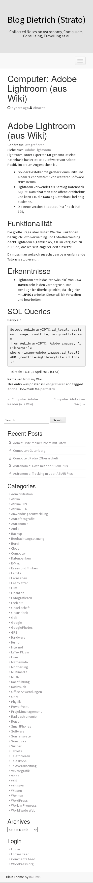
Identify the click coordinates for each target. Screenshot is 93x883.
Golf (14, 617)
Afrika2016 (19, 509)
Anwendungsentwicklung (29, 514)
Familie (16, 573)
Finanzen (17, 593)
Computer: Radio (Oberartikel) (35, 458)
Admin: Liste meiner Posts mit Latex (39, 443)
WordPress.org (22, 864)
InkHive (34, 877)
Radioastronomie (24, 716)
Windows (18, 785)
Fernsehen (19, 578)
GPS (14, 632)
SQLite (23, 192)
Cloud (15, 548)
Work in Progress (24, 805)
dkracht (39, 108)
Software (18, 731)
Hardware (18, 637)
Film (14, 588)
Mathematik (20, 662)
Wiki (14, 780)
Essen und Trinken (24, 568)
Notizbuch (18, 687)
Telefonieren (20, 756)
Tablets (16, 751)
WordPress (19, 800)
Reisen (16, 721)
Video (15, 776)
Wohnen (17, 795)
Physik (16, 701)
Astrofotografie (23, 519)
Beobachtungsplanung (27, 538)
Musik (15, 677)
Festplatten (20, 583)
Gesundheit (19, 612)
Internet (17, 647)
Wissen (16, 790)
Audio (15, 528)
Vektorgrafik (20, 771)
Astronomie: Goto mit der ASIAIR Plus (40, 466)
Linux (14, 657)
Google (16, 622)
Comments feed (23, 859)
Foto (40, 159)
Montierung (19, 667)
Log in (15, 849)
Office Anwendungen (26, 691)
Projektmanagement (26, 711)
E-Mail (15, 563)
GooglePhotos (22, 627)
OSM (14, 696)
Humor (16, 642)
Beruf (15, 543)
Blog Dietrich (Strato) (46, 19)
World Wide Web (23, 810)
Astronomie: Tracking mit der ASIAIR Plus (43, 473)
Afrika (15, 499)
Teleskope (19, 761)
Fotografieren (34, 145)
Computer (18, 553)
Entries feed (20, 854)
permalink (47, 389)
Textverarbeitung (24, 766)
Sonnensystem (22, 736)
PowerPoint (20, 706)
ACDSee (13, 247)
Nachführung (20, 682)
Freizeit (17, 603)
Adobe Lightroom (38, 150)
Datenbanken (21, 558)
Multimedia (19, 672)
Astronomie (20, 523)
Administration (22, 494)
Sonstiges (18, 741)
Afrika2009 (19, 504)
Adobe (12, 389)
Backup (16, 533)
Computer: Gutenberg (29, 450)
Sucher (16, 746)
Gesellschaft (20, 607)
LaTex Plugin (20, 652)
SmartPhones (21, 726)
